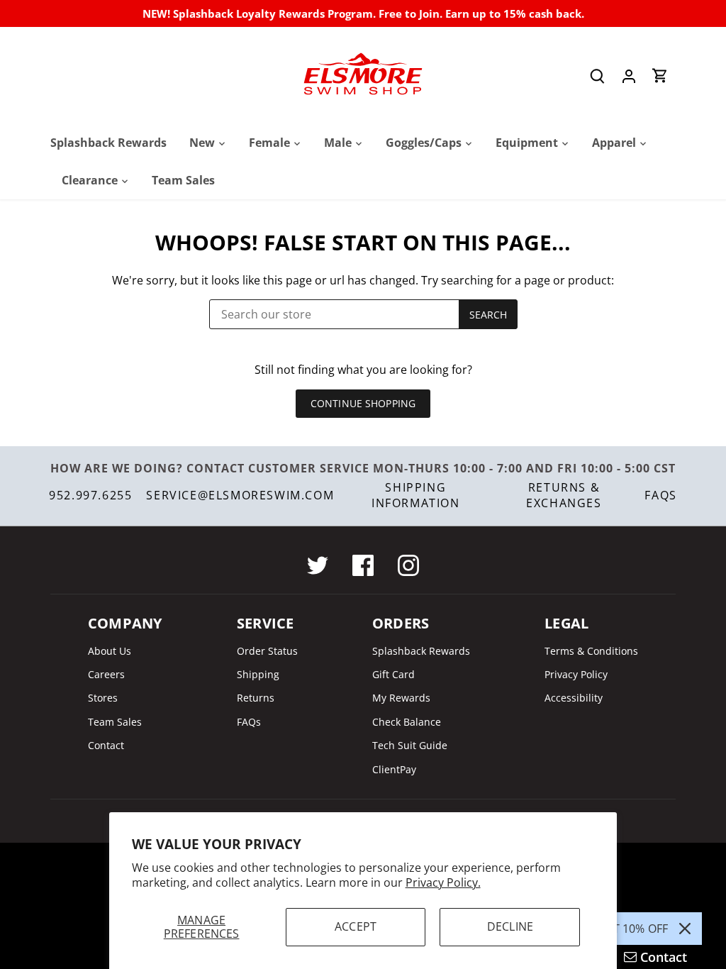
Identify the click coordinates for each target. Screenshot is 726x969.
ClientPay (394, 769)
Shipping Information (416, 495)
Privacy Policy (576, 674)
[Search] (597, 75)
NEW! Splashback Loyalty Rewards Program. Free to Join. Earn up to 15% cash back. (363, 13)
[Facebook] (363, 565)
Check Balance (406, 722)
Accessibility (573, 697)
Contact (106, 745)
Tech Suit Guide (409, 745)
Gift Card (393, 674)
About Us (109, 651)
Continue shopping (363, 403)
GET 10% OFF (633, 928)
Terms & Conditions (591, 651)
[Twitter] (317, 565)
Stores (103, 697)
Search (488, 314)
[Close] (685, 928)
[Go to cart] (660, 75)
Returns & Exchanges (563, 495)
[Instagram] (408, 565)
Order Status (267, 651)
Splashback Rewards (421, 651)
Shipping (258, 674)
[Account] (628, 75)
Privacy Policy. (443, 882)
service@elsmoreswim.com (240, 495)
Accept (355, 926)
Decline (510, 926)
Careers (106, 674)
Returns (255, 697)
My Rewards (401, 697)
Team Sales (115, 722)
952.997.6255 (90, 495)
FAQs (660, 495)
